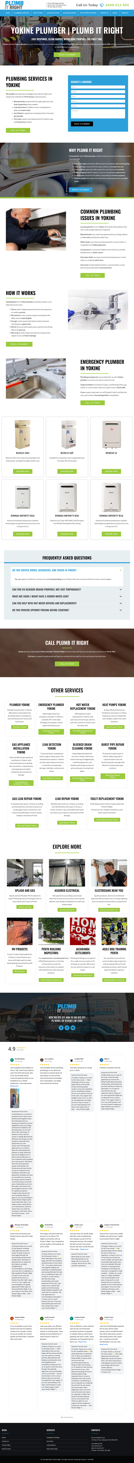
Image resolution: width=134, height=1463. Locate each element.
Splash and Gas (25, 890)
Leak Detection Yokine (51, 746)
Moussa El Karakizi (21, 1225)
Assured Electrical (67, 890)
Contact (125, 13)
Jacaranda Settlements (82, 951)
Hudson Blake (20, 1317)
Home (7, 13)
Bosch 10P (67, 453)
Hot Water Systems (88, 13)
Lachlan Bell (79, 1059)
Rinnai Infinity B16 (111, 515)
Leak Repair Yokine (67, 798)
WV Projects (20, 949)
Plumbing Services (21, 13)
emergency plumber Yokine (51, 706)
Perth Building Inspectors (51, 951)
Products (104, 13)
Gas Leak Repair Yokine (26, 798)
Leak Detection (53, 13)
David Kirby (49, 1225)
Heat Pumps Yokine (114, 704)
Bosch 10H (22, 453)
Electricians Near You (109, 890)
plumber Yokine (20, 704)
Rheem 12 (111, 453)
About (115, 13)
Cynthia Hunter (80, 1317)
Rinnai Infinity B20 (67, 515)
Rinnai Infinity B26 (23, 515)
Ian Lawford (49, 1059)
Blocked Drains (69, 13)
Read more (14, 1086)
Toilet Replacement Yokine (107, 798)
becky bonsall (49, 1317)
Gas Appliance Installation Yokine (21, 748)
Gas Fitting (38, 13)
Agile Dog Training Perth (114, 951)
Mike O (106, 1059)
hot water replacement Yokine (82, 706)
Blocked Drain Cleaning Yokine (82, 746)
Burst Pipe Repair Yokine (112, 746)
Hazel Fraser (108, 1317)
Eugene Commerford (111, 1225)
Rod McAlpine (20, 1059)
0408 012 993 (117, 5)
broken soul (79, 1225)
